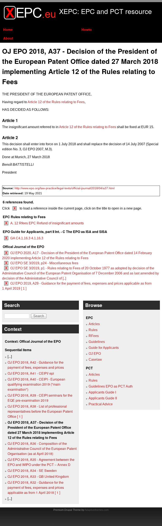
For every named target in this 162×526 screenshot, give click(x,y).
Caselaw (95, 359)
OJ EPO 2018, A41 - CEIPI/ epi (31, 373)
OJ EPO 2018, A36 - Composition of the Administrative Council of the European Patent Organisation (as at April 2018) (42, 448)
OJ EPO (95, 353)
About (8, 38)
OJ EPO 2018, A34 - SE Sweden (32, 470)
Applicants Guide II (103, 398)
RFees (94, 336)
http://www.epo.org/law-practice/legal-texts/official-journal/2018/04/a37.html (65, 188)
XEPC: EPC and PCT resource (105, 11)
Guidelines (97, 342)
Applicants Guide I (102, 392)
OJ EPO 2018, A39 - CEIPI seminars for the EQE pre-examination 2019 (40, 398)
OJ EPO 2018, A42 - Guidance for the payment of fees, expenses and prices (36, 365)
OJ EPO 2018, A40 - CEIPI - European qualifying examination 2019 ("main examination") (36, 384)
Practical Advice (101, 404)
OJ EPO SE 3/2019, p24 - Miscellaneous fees (44, 263)
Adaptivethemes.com (97, 509)
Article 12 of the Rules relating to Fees (56, 102)
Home (8, 29)
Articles (94, 324)
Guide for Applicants (104, 347)
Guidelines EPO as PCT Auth (111, 386)
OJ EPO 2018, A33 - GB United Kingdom (38, 476)
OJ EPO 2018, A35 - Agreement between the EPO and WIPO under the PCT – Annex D (41, 462)
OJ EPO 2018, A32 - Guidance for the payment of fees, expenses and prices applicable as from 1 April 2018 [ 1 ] (36, 487)
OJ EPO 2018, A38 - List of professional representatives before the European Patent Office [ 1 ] (40, 411)
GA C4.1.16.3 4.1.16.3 (26, 238)
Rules (93, 330)
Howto (86, 29)
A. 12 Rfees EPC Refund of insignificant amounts (47, 223)
